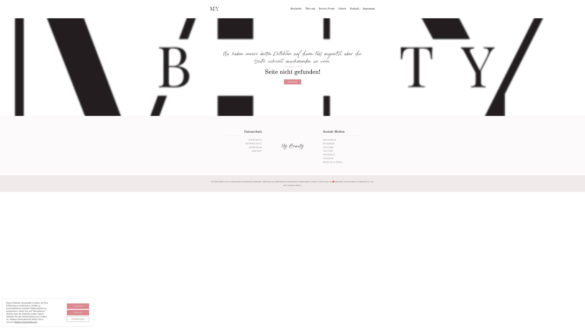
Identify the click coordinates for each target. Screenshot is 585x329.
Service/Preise (327, 9)
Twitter (328, 151)
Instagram (329, 140)
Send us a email (333, 162)
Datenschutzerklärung (25, 322)
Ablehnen (78, 312)
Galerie (342, 9)
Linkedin (328, 158)
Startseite (296, 9)
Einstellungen (78, 318)
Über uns (310, 9)
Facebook (329, 144)
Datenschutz (254, 144)
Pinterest (329, 155)
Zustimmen (78, 306)
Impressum (369, 9)
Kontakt (354, 9)
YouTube (328, 147)
